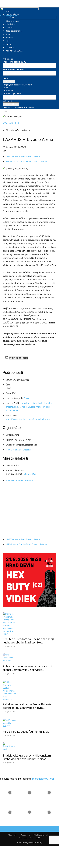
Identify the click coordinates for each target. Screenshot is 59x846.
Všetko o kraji (13, 835)
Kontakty (10, 47)
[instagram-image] (10, 792)
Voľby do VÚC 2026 (14, 50)
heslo (5, 78)
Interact (9, 37)
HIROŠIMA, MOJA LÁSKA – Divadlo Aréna (26, 161)
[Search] (55, 3)
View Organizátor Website (18, 449)
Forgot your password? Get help (17, 84)
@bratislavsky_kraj (43, 778)
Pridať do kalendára (18, 357)
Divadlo (27, 398)
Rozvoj (9, 34)
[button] (4, 3)
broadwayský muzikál (31, 403)
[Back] (3, 56)
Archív (11, 17)
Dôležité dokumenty (41, 835)
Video (8, 44)
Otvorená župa (12, 21)
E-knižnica (10, 24)
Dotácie (9, 27)
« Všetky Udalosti (11, 123)
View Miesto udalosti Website (20, 480)
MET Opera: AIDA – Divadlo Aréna (23, 156)
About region (26, 835)
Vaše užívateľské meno (13, 69)
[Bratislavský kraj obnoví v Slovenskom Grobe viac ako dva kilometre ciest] (29, 747)
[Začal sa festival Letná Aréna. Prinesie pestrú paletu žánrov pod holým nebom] (29, 691)
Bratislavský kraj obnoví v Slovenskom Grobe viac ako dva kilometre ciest (27, 757)
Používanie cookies (26, 838)
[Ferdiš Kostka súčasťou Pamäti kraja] (29, 723)
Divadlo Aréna (34, 406)
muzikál (46, 406)
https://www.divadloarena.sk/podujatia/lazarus (28, 419)
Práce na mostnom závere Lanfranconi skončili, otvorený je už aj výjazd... (27, 668)
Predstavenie (12, 410)
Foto (7, 40)
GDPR (5, 87)
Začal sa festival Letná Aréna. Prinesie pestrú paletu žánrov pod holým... (27, 706)
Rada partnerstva (14, 31)
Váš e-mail (7, 101)
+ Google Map (29, 474)
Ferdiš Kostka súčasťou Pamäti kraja (26, 731)
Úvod (5, 111)
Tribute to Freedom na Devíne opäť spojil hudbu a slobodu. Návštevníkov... (28, 640)
